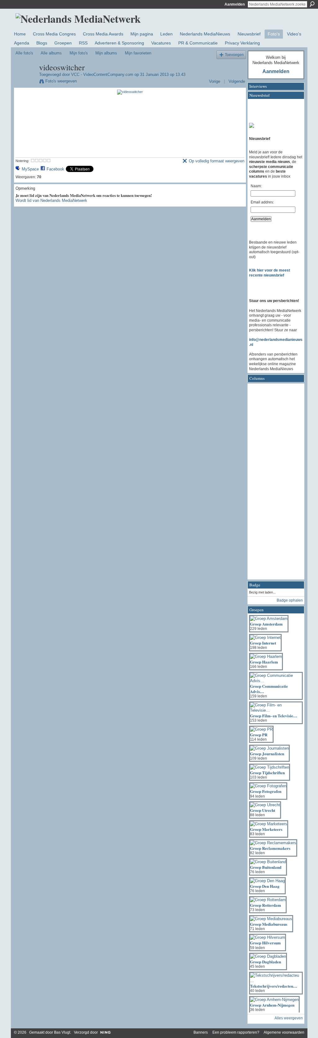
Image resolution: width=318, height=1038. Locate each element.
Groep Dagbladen (265, 962)
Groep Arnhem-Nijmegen (272, 1005)
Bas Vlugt (62, 1032)
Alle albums (51, 53)
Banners (200, 1032)
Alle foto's (24, 53)
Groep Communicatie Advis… (269, 688)
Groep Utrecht (262, 810)
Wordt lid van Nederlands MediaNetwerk (51, 200)
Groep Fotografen (265, 791)
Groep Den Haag (264, 886)
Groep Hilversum (265, 943)
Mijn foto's (79, 53)
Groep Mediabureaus (268, 924)
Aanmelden (235, 4)
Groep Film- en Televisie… (273, 716)
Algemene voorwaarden (284, 1032)
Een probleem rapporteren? (235, 1032)
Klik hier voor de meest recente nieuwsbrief (269, 272)
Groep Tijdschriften (267, 772)
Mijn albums (106, 53)
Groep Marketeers (266, 829)
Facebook (55, 169)
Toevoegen (234, 55)
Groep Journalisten (267, 753)
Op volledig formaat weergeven (216, 161)
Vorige (214, 81)
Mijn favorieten (138, 53)
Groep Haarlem (264, 662)
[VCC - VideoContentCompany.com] (25, 82)
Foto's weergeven (61, 81)
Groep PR (258, 735)
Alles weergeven (289, 1018)
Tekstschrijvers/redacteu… (273, 986)
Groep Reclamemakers (270, 848)
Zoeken (312, 4)
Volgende (237, 81)
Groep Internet (263, 643)
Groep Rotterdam (265, 905)
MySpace (30, 169)
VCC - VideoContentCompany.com (102, 74)
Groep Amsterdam (266, 624)
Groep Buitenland (265, 867)
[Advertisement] (274, 483)
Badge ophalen (290, 600)
